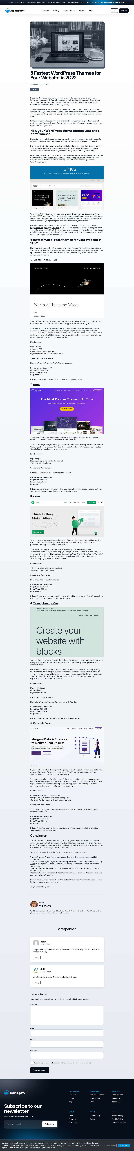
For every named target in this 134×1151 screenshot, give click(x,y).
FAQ (91, 1102)
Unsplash (46, 887)
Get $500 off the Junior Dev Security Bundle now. (104, 2)
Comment (34, 1004)
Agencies (116, 1102)
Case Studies (69, 10)
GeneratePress (42, 723)
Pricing (56, 10)
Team (71, 1115)
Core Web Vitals (42, 102)
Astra (36, 384)
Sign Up (124, 10)
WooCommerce (61, 558)
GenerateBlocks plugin (40, 781)
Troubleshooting (97, 1095)
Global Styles (58, 353)
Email (33, 1039)
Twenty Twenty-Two (44, 259)
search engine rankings (85, 150)
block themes (53, 323)
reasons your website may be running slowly (49, 104)
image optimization (76, 157)
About (82, 10)
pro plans (48, 491)
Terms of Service (119, 1122)
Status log (73, 1122)
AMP (46, 570)
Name (32, 1028)
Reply (37, 958)
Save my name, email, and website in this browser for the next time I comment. (62, 1063)
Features (45, 10)
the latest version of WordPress (87, 321)
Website (33, 1051)
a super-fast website (81, 248)
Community (95, 1115)
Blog (91, 10)
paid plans (74, 596)
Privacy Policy (117, 1115)
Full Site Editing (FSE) (83, 323)
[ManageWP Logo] (34, 1092)
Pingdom (55, 227)
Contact (72, 1119)
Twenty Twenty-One (45, 603)
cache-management (56, 157)
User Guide (95, 1098)
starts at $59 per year (47, 830)
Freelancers (117, 1098)
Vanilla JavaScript (79, 447)
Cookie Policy (117, 1119)
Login (114, 10)
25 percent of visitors (53, 146)
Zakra (36, 496)
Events (93, 1119)
